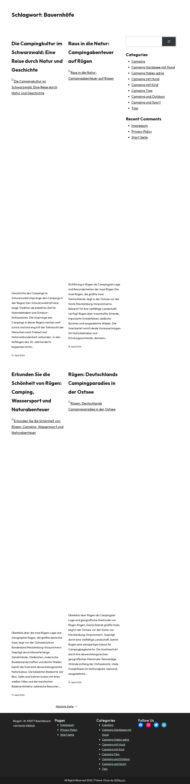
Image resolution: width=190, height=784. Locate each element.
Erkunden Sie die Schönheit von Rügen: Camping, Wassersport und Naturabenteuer (37, 391)
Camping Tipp (141, 90)
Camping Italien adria (147, 73)
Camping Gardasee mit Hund (153, 67)
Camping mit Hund (145, 79)
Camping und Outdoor (148, 96)
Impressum (139, 125)
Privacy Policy (141, 131)
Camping (138, 61)
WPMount (119, 780)
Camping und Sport (146, 102)
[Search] (169, 41)
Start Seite (139, 137)
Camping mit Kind (144, 85)
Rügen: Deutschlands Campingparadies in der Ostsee (93, 383)
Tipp (134, 108)
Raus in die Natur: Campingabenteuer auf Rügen (91, 52)
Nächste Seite (66, 706)
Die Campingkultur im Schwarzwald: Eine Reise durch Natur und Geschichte (37, 56)
